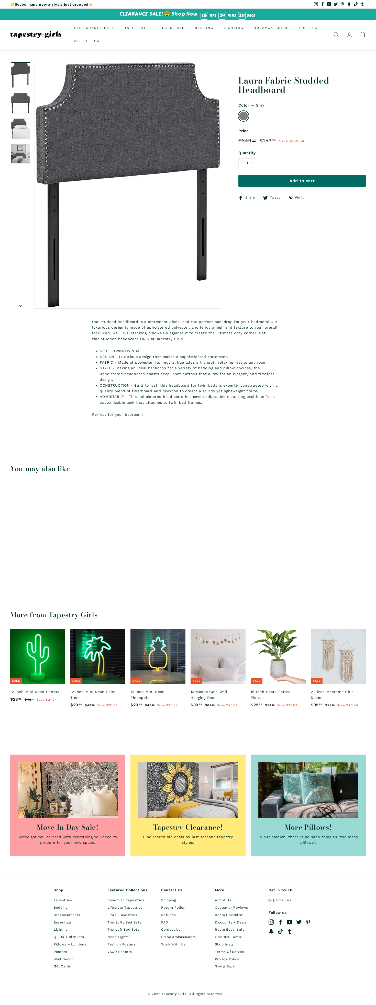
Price (243, 131)
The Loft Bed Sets (123, 929)
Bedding (204, 28)
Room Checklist (229, 915)
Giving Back (225, 966)
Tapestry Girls (73, 614)
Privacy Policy (227, 959)
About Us (223, 900)
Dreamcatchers (271, 28)
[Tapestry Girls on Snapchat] (271, 931)
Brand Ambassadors (178, 937)
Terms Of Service (230, 952)
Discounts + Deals (231, 922)
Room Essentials (230, 929)
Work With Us (173, 944)
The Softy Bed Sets (124, 922)
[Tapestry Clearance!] (188, 790)
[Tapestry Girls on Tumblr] (289, 931)
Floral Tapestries (122, 915)
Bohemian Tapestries (125, 900)
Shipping (168, 900)
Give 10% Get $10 (230, 937)
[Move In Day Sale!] (68, 790)
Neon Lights (118, 937)
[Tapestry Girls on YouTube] (289, 922)
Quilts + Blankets (69, 937)
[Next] (20, 304)
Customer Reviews (231, 907)
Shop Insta (224, 944)
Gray (243, 116)
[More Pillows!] (308, 790)
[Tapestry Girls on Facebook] (280, 922)
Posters (308, 28)
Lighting (234, 28)
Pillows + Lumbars (70, 944)
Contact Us (171, 929)
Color (251, 105)
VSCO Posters (119, 952)
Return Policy (173, 907)
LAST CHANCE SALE (94, 28)
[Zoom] (128, 185)
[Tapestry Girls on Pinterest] (308, 922)
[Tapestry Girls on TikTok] (280, 931)
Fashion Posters (121, 944)
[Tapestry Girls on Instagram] (271, 922)
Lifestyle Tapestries (125, 907)
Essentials (172, 28)
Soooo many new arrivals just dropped (52, 4)
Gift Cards (62, 966)
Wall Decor (63, 959)
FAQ (164, 922)
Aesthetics (86, 41)
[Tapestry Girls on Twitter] (299, 922)
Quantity (247, 153)
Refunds (168, 915)
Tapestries (137, 28)
